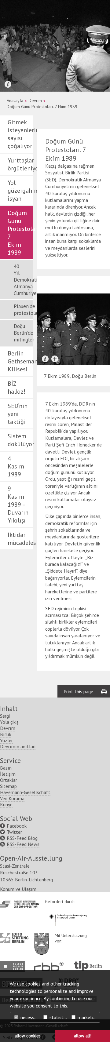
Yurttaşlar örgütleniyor (20, 164)
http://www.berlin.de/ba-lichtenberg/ (41, 939)
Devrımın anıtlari (17, 746)
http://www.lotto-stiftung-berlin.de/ (14, 938)
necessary (29, 1017)
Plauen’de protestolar (23, 309)
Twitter (14, 832)
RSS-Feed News (23, 844)
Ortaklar (8, 780)
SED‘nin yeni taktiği (18, 414)
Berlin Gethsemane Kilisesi (20, 361)
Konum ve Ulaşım (18, 889)
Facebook (17, 826)
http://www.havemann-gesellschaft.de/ (19, 904)
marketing (87, 1017)
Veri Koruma (12, 798)
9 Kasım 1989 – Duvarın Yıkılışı (18, 504)
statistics (58, 1017)
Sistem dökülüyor (20, 440)
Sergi (5, 716)
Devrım (35, 100)
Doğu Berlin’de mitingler (23, 333)
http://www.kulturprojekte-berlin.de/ (14, 966)
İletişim (8, 774)
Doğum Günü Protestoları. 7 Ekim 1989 (20, 233)
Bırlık (5, 734)
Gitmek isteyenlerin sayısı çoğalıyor (20, 134)
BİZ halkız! (16, 387)
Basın (6, 768)
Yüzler (6, 740)
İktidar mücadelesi (20, 539)
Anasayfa (15, 100)
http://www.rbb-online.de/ (50, 966)
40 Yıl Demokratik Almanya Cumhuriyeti (23, 280)
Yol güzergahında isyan (20, 190)
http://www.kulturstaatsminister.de (68, 913)
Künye (6, 804)
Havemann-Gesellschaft (25, 792)
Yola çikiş (9, 722)
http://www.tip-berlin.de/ (88, 966)
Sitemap (8, 786)
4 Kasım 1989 (16, 466)
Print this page (78, 691)
